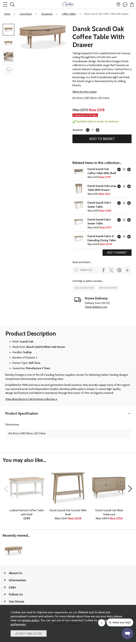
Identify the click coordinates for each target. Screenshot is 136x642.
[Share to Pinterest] (119, 270)
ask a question (84, 287)
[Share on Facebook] (103, 270)
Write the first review (84, 91)
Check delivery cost (96, 307)
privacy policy (30, 620)
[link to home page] (68, 4)
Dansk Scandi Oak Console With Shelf (67, 512)
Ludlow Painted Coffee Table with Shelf (27, 512)
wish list (86, 270)
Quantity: (78, 129)
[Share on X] (111, 270)
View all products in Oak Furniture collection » (31, 399)
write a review (108, 287)
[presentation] (6, 488)
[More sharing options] (127, 270)
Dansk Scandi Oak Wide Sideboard (109, 512)
